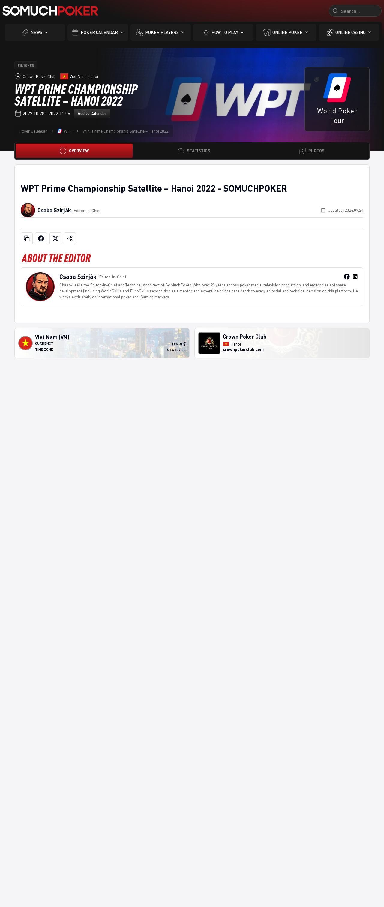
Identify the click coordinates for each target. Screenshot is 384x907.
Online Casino (350, 32)
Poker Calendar (99, 32)
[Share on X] (56, 238)
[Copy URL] (27, 238)
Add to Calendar (92, 113)
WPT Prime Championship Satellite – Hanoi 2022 (125, 130)
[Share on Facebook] (41, 238)
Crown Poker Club (39, 76)
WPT (68, 130)
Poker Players (162, 32)
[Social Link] (347, 277)
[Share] (70, 238)
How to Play (225, 32)
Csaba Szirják (54, 210)
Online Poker (287, 32)
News (36, 32)
